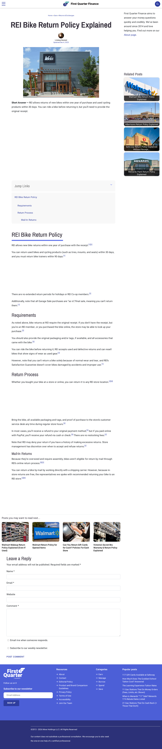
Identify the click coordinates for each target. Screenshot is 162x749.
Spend (101, 685)
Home (50, 15)
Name (11, 571)
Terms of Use (65, 695)
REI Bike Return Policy (26, 197)
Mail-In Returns (28, 220)
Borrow (102, 681)
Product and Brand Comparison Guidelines (73, 687)
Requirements (25, 205)
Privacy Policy (65, 692)
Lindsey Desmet (61, 40)
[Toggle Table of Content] (111, 184)
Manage (102, 678)
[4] (112, 381)
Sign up (11, 702)
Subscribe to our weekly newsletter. (29, 648)
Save (55, 15)
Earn (101, 674)
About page (130, 35)
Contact (62, 678)
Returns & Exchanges (66, 15)
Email (10, 583)
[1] (89, 244)
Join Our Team (65, 703)
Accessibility (64, 699)
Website (11, 594)
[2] (91, 244)
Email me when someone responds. (29, 640)
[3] (33, 341)
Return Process (25, 212)
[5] (41, 462)
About (61, 674)
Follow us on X (10, 683)
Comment (13, 606)
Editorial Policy (65, 681)
